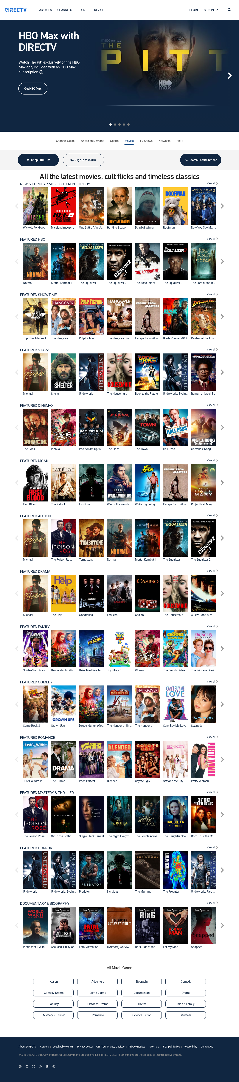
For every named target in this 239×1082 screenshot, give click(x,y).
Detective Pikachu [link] (90, 670)
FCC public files (171, 1046)
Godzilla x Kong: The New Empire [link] (212, 449)
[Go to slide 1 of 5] (110, 124)
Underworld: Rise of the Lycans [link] (210, 891)
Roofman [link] (169, 227)
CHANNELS (64, 10)
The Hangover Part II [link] (120, 338)
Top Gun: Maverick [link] (35, 338)
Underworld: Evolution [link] (176, 393)
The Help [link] (56, 615)
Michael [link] (28, 393)
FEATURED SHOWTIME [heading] (38, 294)
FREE (179, 141)
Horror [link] (142, 1004)
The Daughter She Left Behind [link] (182, 836)
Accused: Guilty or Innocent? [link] (69, 947)
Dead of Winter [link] (144, 227)
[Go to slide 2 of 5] (115, 124)
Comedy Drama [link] (53, 993)
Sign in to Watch (85, 160)
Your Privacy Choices (112, 1046)
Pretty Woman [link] (200, 781)
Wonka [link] (55, 449)
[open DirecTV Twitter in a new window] (33, 1066)
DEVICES (99, 10)
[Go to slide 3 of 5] (119, 124)
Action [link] (54, 981)
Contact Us (207, 1046)
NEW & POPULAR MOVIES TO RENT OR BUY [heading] (55, 184)
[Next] (229, 75)
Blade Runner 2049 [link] (175, 338)
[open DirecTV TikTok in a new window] (53, 1066)
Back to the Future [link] (146, 393)
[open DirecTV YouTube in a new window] (47, 1066)
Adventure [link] (97, 981)
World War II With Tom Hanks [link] (41, 947)
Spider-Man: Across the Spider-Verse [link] (46, 670)
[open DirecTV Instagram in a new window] (40, 1066)
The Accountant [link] (145, 283)
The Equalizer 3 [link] (172, 283)
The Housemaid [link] (117, 393)
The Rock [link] (29, 449)
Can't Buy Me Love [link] (174, 726)
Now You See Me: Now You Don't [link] (211, 227)
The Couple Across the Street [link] (153, 836)
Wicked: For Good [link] (34, 227)
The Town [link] (141, 449)
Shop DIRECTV (40, 160)
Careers (44, 1046)
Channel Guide (65, 141)
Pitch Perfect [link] (87, 781)
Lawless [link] (112, 615)
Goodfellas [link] (86, 615)
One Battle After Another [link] (94, 227)
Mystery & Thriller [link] (54, 1015)
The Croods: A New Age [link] (178, 670)
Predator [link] (84, 891)
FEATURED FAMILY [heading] (35, 626)
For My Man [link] (170, 947)
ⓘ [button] (41, 72)
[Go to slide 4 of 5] (124, 124)
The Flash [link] (113, 449)
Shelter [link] (55, 393)
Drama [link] (186, 993)
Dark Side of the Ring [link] (148, 947)
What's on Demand (92, 141)
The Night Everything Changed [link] (126, 836)
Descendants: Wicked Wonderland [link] (72, 670)
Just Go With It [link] (32, 781)
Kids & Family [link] (186, 1004)
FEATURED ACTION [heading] (35, 516)
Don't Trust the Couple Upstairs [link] (210, 836)
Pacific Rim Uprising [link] (92, 449)
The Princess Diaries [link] (204, 670)
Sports (114, 141)
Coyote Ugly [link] (142, 781)
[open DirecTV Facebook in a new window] (26, 1066)
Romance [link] (98, 1015)
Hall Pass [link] (169, 449)
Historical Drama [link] (97, 1004)
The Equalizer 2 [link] (116, 283)
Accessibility (190, 1046)
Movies (129, 141)
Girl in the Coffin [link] (61, 836)
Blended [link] (112, 781)
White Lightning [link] (145, 504)
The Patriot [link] (58, 504)
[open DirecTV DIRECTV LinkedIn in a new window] (20, 1066)
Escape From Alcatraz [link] (149, 338)
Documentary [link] (142, 993)
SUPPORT (192, 10)
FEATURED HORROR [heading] (36, 848)
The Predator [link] (171, 891)
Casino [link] (139, 615)
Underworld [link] (86, 393)
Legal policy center (62, 1046)
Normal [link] (27, 283)
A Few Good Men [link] (202, 615)
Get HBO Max (32, 89)
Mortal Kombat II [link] (61, 283)
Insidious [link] (84, 504)
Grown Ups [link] (58, 726)
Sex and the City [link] (173, 781)
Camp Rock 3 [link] (31, 726)
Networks (164, 141)
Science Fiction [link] (141, 1015)
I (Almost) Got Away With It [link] (124, 947)
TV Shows (146, 141)
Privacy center (85, 1046)
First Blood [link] (29, 504)
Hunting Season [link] (117, 227)
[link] (35, 206)
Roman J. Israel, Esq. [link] (204, 393)
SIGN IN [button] (209, 10)
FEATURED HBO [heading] (32, 239)
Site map (154, 1046)
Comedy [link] (186, 981)
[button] (229, 10)
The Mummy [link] (143, 891)
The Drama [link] (58, 781)
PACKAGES (45, 10)
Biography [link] (142, 981)
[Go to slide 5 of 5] (128, 124)
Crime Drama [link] (98, 993)
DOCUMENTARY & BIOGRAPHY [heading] (44, 903)
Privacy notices (136, 1046)
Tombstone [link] (86, 559)
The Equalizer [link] (87, 283)
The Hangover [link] (60, 338)
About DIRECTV (27, 1046)
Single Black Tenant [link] (91, 836)
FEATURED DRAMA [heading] (35, 571)
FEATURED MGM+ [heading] (34, 460)
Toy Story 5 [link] (114, 670)
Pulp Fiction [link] (86, 338)
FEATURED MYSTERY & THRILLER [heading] (47, 792)
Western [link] (186, 1015)
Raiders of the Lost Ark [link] (205, 338)
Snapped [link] (196, 947)
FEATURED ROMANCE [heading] (37, 737)
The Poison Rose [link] (61, 559)
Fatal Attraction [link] (88, 947)
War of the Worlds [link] (118, 504)
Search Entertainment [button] (202, 160)
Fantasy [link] (54, 1004)
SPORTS (83, 10)
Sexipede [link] (196, 726)
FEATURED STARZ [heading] (34, 350)
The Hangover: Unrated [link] (121, 726)
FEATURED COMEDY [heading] (36, 682)
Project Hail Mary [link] (202, 504)
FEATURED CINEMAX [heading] (37, 405)
